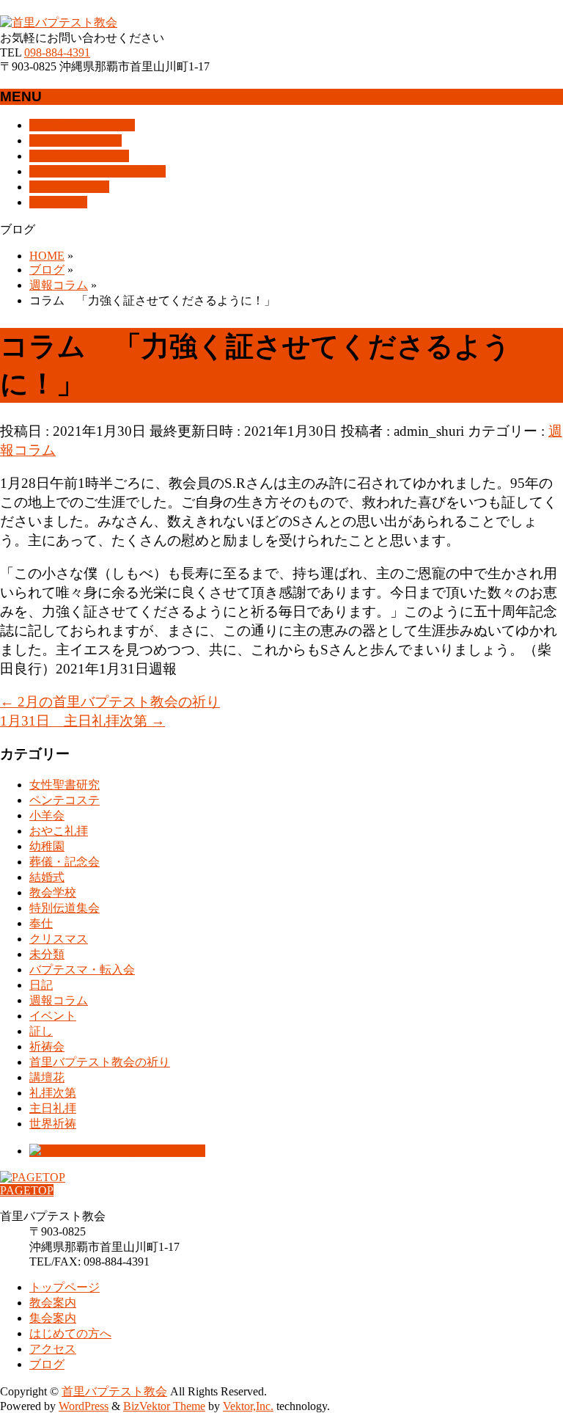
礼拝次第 (52, 1093)
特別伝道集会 (64, 908)
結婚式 (47, 877)
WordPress (83, 1406)
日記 (41, 985)
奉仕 (41, 923)
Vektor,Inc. (248, 1406)
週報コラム (58, 1000)
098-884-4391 (57, 52)
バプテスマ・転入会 (82, 969)
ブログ (47, 1364)
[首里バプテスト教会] (58, 22)
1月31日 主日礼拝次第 (82, 721)
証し (41, 1031)
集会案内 (52, 1318)
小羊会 (47, 815)
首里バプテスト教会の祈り (99, 1062)
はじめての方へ (70, 1333)
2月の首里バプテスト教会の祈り (110, 701)
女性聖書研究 (64, 784)
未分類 (47, 954)
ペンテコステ (64, 800)
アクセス (52, 1349)
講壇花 (47, 1077)
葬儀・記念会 (64, 861)
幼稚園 (47, 846)
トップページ (64, 1287)
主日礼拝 (52, 1108)
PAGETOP (27, 1190)
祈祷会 (47, 1046)
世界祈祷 (52, 1123)
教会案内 (52, 1302)
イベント (52, 1015)
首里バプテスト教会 (114, 1391)
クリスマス (58, 938)
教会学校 (52, 892)
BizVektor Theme (164, 1406)
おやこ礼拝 (58, 831)
